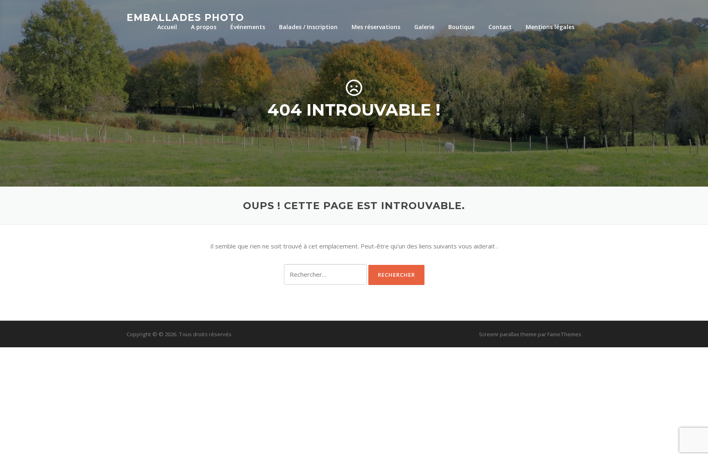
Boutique (461, 27)
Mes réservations (376, 27)
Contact (500, 27)
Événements (247, 27)
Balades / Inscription (308, 27)
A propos (203, 27)
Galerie (424, 27)
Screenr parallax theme (508, 334)
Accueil (167, 27)
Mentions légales (550, 27)
